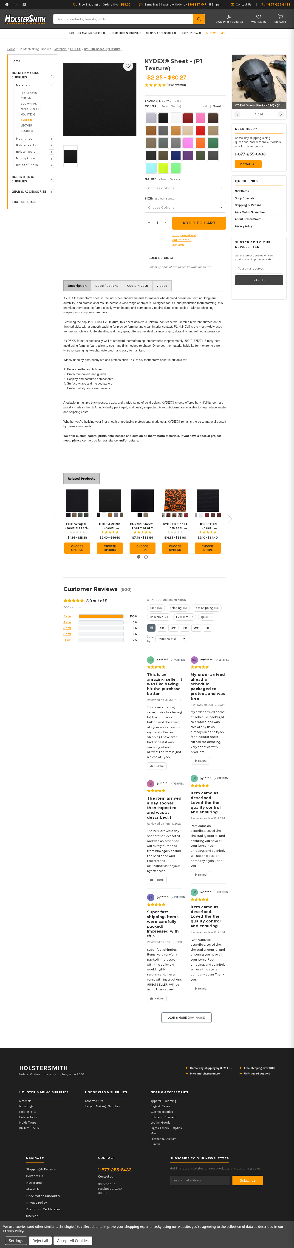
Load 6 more (186, 1017)
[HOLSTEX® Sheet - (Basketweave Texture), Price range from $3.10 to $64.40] (208, 500)
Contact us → (248, 164)
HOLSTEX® (28, 114)
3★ (185, 628)
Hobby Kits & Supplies (125, 33)
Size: (160, 198)
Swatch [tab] (219, 106)
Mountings (24, 139)
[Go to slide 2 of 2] (146, 557)
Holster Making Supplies (87, 33)
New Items (242, 191)
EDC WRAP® (29, 103)
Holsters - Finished (163, 1117)
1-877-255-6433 (250, 154)
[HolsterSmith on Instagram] (15, 4)
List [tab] (204, 106)
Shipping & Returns (248, 205)
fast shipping (207, 608)
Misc (154, 1133)
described (159, 617)
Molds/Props (26, 158)
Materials (23, 85)
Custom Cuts (137, 286)
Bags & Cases (160, 1106)
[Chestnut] (219, 515)
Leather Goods (160, 1122)
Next (230, 518)
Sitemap (32, 1216)
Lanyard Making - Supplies (102, 1106)
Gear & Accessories (161, 33)
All (151, 628)
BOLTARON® (29, 93)
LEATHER (26, 125)
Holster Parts (26, 145)
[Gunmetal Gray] (116, 514)
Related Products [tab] (81, 478)
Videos (162, 286)
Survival (156, 1144)
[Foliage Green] (80, 514)
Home (16, 61)
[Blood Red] (168, 515)
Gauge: (162, 179)
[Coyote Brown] (74, 514)
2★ (196, 628)
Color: (185, 106)
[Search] (199, 19)
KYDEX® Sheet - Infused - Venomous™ (175, 526)
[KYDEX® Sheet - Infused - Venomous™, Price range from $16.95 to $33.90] (175, 500)
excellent (184, 617)
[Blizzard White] (104, 514)
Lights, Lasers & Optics (166, 1128)
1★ (207, 628)
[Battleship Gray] (195, 515)
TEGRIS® (27, 130)
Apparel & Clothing (163, 1101)
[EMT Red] (186, 515)
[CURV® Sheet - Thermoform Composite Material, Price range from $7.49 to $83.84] (142, 500)
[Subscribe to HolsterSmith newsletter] (24, 4)
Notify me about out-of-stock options (184, 240)
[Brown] (213, 515)
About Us (33, 1189)
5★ (162, 628)
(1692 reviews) (176, 85)
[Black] (68, 514)
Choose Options (77, 548)
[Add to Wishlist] (128, 66)
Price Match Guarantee (250, 212)
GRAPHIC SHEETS (32, 109)
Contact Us (34, 1176)
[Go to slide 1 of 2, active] (138, 557)
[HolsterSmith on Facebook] (7, 4)
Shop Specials (191, 33)
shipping (178, 608)
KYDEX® (26, 120)
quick (207, 617)
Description (77, 286)
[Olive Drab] (86, 514)
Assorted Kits (94, 1101)
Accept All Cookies (73, 1240)
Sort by (150, 639)
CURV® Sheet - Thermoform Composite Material (142, 526)
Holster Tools (25, 152)
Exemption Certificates (43, 1209)
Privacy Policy (243, 226)
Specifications (107, 286)
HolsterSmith (43, 1068)
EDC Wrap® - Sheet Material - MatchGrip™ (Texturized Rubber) (77, 526)
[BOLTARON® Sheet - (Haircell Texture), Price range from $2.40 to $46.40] (110, 500)
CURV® (26, 98)
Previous (54, 518)
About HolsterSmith (248, 219)
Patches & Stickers (163, 1139)
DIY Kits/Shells (27, 165)
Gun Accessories (162, 1111)
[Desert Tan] (180, 515)
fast (156, 608)
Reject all (40, 1240)
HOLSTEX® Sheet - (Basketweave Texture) (207, 526)
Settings (16, 1240)
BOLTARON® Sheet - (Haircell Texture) (110, 526)
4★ (173, 628)
